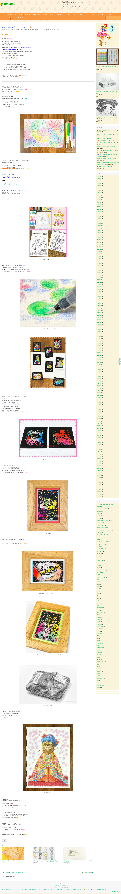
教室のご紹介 (100, 612)
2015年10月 (99, 480)
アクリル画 (99, 515)
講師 (4, 29)
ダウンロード (100, 551)
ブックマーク (72, 868)
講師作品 (57, 29)
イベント (99, 532)
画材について (100, 645)
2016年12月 (99, 447)
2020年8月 (99, 343)
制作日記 (99, 588)
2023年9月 (99, 256)
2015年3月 (99, 496)
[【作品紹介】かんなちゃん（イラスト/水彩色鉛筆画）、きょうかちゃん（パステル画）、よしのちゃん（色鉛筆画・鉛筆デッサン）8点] (47, 853)
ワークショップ (37, 29)
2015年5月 (99, 491)
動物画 (34, 868)
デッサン (32, 29)
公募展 (44, 29)
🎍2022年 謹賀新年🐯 (87, 872)
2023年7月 (99, 261)
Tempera (113, 891)
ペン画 (98, 567)
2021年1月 (99, 331)
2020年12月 (99, 334)
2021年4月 (99, 324)
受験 (98, 596)
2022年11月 (99, 279)
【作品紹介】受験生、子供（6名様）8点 (106, 134)
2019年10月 (99, 367)
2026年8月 (99, 176)
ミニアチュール (27, 868)
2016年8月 (99, 456)
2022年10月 (99, 282)
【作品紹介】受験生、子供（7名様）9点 (106, 142)
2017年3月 (99, 440)
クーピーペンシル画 (101, 544)
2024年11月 (99, 225)
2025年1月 (99, 221)
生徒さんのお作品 (101, 643)
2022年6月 (99, 291)
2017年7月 (99, 430)
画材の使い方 (100, 647)
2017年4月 (99, 437)
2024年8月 (99, 232)
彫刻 (98, 605)
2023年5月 (99, 265)
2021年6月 (99, 319)
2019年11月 (99, 364)
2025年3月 (99, 216)
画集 (98, 650)
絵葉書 (98, 657)
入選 (41, 29)
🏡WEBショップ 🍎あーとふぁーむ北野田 (92, 889)
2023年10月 (99, 254)
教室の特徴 (8, 889)
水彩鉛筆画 (99, 629)
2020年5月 (99, 350)
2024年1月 (99, 246)
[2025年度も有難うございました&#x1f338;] (16, 853)
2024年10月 (99, 228)
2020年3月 (99, 355)
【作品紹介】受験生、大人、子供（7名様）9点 (107, 130)
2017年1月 (99, 444)
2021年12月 (99, 305)
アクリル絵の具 (100, 523)
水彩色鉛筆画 (48, 29)
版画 (98, 640)
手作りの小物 (100, 607)
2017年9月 (99, 425)
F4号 (6, 868)
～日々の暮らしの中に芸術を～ (60, 885)
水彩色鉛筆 (41, 868)
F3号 (4, 868)
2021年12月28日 (10, 29)
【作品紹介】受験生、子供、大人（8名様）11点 (107, 146)
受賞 (98, 593)
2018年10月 (99, 395)
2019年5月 (99, 378)
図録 (98, 600)
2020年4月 (99, 352)
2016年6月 (99, 461)
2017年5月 (99, 435)
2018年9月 (99, 397)
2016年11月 (99, 449)
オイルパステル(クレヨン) (102, 534)
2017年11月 (99, 421)
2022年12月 (99, 277)
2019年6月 (99, 376)
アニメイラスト (100, 525)
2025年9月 (99, 202)
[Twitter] (119, 361)
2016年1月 (99, 472)
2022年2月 (99, 301)
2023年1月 (99, 275)
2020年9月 (99, 341)
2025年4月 (99, 214)
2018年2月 (99, 414)
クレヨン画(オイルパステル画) (103, 541)
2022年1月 (99, 303)
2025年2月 (99, 218)
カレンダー (99, 539)
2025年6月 (99, 209)
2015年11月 (99, 477)
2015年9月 (99, 482)
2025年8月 (99, 204)
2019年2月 (99, 385)
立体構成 (99, 652)
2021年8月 (99, 315)
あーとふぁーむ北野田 (102, 508)
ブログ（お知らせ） (68, 889)
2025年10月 (99, 199)
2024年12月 (99, 223)
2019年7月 (99, 374)
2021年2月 (99, 329)
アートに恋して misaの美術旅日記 (104, 530)
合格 (98, 598)
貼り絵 (98, 673)
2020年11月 (99, 336)
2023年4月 (99, 268)
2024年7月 (99, 235)
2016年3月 (99, 468)
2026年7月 (99, 178)
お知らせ (6, 24)
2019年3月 (99, 383)
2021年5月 (99, 322)
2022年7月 (99, 289)
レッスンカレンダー (46, 889)
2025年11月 (99, 197)
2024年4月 (99, 239)
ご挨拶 (21, 29)
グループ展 (99, 546)
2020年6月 (99, 348)
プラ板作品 (99, 565)
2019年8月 (99, 371)
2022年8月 (99, 286)
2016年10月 (99, 451)
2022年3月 (99, 298)
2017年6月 (99, 432)
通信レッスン (100, 678)
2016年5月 (99, 463)
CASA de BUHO (100, 506)
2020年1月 (99, 359)
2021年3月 (99, 327)
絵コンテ (99, 654)
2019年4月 (99, 381)
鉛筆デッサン (59, 868)
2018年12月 (99, 390)
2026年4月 (99, 185)
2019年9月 (99, 369)
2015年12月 (99, 475)
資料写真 (99, 676)
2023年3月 (99, 270)
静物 (63, 868)
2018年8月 (99, 399)
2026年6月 (99, 181)
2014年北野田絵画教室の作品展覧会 (105, 504)
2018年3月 (99, 411)
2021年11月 (99, 308)
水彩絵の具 (99, 619)
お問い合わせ (59, 889)
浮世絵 (98, 636)
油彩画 (98, 631)
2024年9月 (99, 230)
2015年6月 (99, 489)
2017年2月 (99, 442)
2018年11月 (99, 392)
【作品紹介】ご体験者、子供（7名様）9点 (13, 872)
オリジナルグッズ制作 (102, 537)
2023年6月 (99, 263)
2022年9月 (99, 284)
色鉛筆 (46, 868)
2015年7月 (99, 487)
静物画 (65, 868)
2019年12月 (99, 362)
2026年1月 (99, 192)
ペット (22, 868)
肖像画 (98, 664)
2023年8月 (99, 258)
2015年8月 (99, 484)
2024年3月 (99, 242)
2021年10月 (99, 310)
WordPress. (118, 891)
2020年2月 (99, 357)
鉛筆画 (98, 687)
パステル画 (99, 563)
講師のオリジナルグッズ (78, 889)
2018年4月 (99, 409)
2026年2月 (99, 190)
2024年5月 (99, 237)
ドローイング (100, 560)
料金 (30, 889)
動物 (32, 868)
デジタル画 (99, 553)
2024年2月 (99, 244)
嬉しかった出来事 (101, 603)
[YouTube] (119, 359)
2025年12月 (99, 195)
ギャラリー (53, 889)
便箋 (98, 579)
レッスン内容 (14, 889)
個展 (98, 581)
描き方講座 (99, 610)
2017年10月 (99, 423)
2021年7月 (99, 317)
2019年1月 (99, 388)
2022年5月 (99, 294)
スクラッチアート (26, 29)
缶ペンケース (100, 659)
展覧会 (37, 868)
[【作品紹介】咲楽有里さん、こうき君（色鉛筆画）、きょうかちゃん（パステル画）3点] (78, 853)
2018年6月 (99, 404)
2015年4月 (99, 494)
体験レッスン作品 (101, 577)
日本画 (98, 614)
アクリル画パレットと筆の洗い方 (104, 520)
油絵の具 (99, 633)
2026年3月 (99, 188)
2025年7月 (99, 206)
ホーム (3, 889)
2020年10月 (99, 338)
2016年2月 (99, 470)
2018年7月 (99, 402)
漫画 (98, 638)
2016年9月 (99, 454)
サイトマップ (104, 889)
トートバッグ (100, 558)
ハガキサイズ (18, 868)
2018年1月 (99, 416)
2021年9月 (99, 312)
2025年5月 (99, 211)
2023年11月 (99, 251)
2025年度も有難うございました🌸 (8, 860)
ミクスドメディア (101, 570)
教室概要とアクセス (36, 889)
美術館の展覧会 (100, 661)
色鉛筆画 (53, 29)
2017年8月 (99, 428)
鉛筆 (98, 680)
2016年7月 (99, 458)
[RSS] (119, 364)
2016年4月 (99, 465)
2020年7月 (99, 345)
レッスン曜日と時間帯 (23, 889)
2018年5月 (99, 407)
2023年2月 (99, 272)
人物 (98, 574)
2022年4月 (99, 296)
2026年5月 (99, 183)
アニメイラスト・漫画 (102, 527)
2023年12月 (99, 249)
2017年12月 (99, 418)
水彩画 (98, 617)
